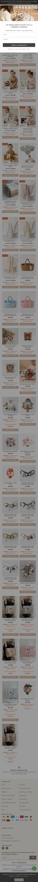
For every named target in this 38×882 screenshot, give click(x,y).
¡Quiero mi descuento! (19, 45)
